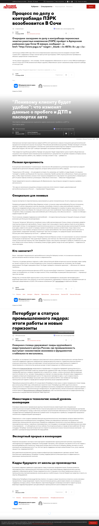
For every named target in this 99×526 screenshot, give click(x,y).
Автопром (29, 294)
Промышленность (44, 498)
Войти (91, 6)
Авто (24, 294)
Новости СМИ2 (17, 91)
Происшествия (45, 294)
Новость (18, 294)
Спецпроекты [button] (47, 6)
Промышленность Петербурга (30, 498)
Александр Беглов (26, 368)
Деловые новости (55, 294)
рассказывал (59, 281)
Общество (36, 294)
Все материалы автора (33, 33)
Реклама (69, 6)
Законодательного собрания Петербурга (36, 390)
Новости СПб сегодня (75, 294)
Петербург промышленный (57, 498)
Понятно (93, 523)
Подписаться (50, 1)
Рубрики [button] (35, 6)
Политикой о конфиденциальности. (42, 523)
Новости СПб (64, 294)
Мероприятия (60, 6)
